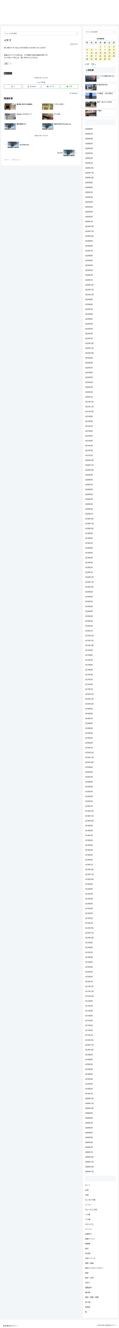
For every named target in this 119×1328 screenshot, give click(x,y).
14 (96, 53)
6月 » (94, 64)
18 (114, 53)
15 (100, 53)
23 (105, 56)
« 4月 (87, 64)
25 (114, 56)
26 (87, 59)
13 (91, 53)
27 (91, 59)
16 (105, 53)
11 (114, 49)
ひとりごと (9, 73)
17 (109, 53)
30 (105, 59)
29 (100, 59)
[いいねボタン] (6, 63)
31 (109, 59)
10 (109, 49)
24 (109, 56)
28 (96, 59)
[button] (76, 33)
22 (100, 56)
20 (91, 56)
